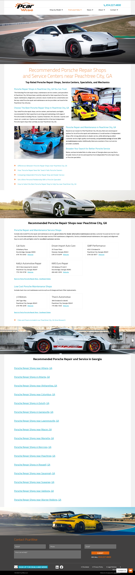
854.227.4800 (104, 557)
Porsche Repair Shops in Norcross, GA (32, 447)
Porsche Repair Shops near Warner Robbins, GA (37, 499)
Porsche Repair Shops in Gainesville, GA (33, 412)
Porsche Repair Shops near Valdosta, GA (34, 491)
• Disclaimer (85, 567)
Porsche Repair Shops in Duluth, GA (31, 403)
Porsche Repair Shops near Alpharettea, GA (35, 385)
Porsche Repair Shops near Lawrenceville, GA (36, 420)
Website (30, 254)
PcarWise (24, 7)
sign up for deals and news (33, 567)
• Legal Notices (111, 567)
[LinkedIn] (57, 567)
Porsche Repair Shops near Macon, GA (33, 429)
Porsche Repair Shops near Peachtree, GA (34, 456)
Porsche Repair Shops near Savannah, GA (34, 473)
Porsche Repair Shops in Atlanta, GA (32, 377)
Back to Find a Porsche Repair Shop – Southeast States (32, 279)
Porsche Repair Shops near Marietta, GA (34, 438)
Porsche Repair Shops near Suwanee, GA (34, 482)
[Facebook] (61, 567)
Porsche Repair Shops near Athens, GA (33, 368)
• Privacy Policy (97, 567)
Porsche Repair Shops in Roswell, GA (32, 464)
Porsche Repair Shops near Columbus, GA (34, 394)
